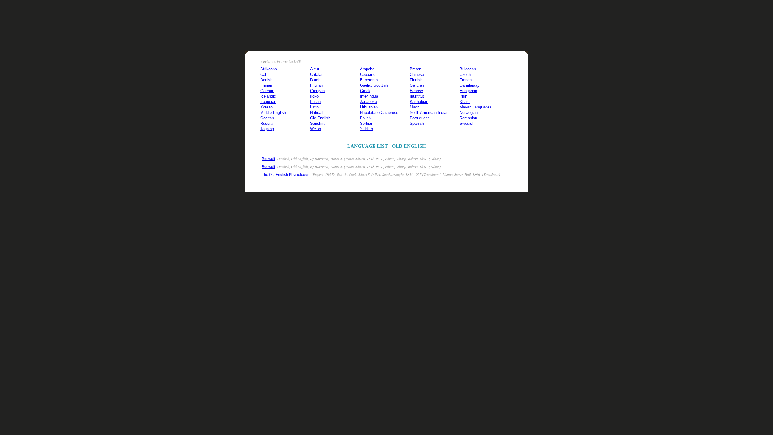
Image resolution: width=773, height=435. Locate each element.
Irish (463, 96)
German (267, 91)
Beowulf (268, 159)
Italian (315, 101)
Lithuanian (369, 107)
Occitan (267, 118)
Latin (314, 107)
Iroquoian (268, 101)
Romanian (468, 118)
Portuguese (420, 118)
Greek (365, 91)
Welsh (315, 129)
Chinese (417, 74)
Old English (320, 118)
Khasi (465, 101)
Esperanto (369, 80)
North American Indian (429, 112)
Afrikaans (268, 69)
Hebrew (416, 91)
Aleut (314, 69)
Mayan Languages (476, 107)
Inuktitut (417, 96)
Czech (465, 74)
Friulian (316, 85)
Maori (414, 107)
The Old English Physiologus (285, 174)
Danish (266, 80)
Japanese (368, 101)
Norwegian (469, 112)
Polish (365, 118)
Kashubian (419, 101)
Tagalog (267, 129)
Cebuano (367, 74)
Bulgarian (468, 69)
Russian (267, 123)
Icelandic (268, 96)
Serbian (366, 123)
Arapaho (367, 69)
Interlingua (369, 96)
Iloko (314, 96)
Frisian (266, 85)
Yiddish (366, 129)
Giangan (317, 91)
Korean (266, 107)
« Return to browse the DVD (280, 61)
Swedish (467, 123)
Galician (417, 85)
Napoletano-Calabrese (379, 112)
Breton (415, 69)
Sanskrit (317, 123)
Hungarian (468, 91)
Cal (263, 74)
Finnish (416, 80)
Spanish (417, 123)
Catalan (316, 74)
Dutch (315, 80)
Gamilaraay (470, 85)
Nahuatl (316, 112)
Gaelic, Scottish (374, 85)
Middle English (273, 112)
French (466, 80)
